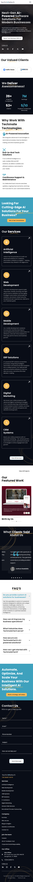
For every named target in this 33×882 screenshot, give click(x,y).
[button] (13, 521)
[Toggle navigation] (30, 2)
